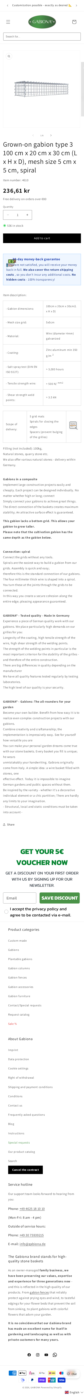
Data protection (18, 1059)
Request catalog (19, 1014)
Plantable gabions (20, 959)
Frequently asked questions (26, 1114)
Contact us (15, 1105)
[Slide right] (50, 135)
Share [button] (11, 824)
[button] (8, 21)
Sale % (12, 1024)
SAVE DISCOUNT (60, 897)
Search (12, 1161)
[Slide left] (33, 135)
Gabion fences (17, 977)
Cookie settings (18, 1068)
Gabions (13, 950)
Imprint (13, 1050)
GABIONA (35, 1387)
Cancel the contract (25, 1170)
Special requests (19, 1142)
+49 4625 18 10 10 (32, 1208)
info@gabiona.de (32, 1244)
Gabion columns (19, 968)
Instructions (16, 1133)
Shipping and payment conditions (30, 1087)
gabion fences (39, 1292)
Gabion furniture (19, 996)
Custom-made (17, 940)
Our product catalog (21, 1152)
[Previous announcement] (7, 5)
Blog (11, 1124)
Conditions (15, 1096)
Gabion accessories (20, 987)
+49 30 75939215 (32, 1235)
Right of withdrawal (21, 1077)
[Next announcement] (76, 5)
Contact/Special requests (24, 1005)
